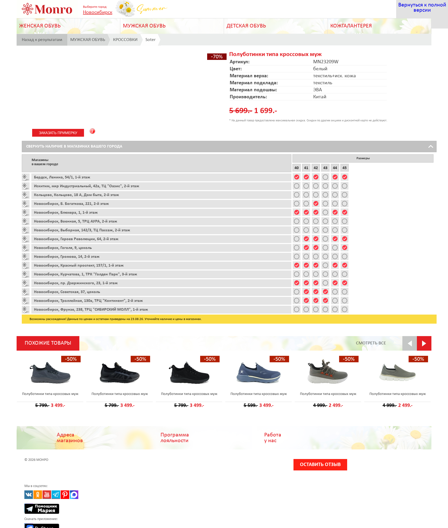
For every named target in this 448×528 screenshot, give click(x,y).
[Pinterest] (65, 494)
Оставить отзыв (320, 464)
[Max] (74, 494)
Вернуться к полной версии (422, 7)
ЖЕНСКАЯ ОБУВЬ (40, 26)
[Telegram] (56, 494)
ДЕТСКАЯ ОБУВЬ (246, 26)
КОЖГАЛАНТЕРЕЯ (351, 26)
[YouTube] (47, 494)
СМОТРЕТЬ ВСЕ (371, 343)
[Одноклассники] (37, 494)
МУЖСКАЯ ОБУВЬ (144, 26)
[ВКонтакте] (28, 494)
